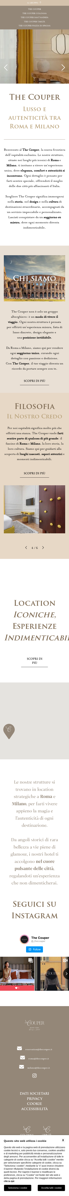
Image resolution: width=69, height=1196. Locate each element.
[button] (26, 548)
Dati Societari (34, 1093)
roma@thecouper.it (38, 1058)
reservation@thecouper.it (38, 1049)
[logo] (34, 1026)
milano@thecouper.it (38, 1067)
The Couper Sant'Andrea (34, 17)
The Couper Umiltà (34, 22)
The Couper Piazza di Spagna (34, 26)
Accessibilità (34, 1108)
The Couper (34, 9)
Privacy (34, 1098)
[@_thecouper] (24, 939)
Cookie (34, 1103)
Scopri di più (34, 381)
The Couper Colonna (34, 13)
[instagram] (34, 1076)
